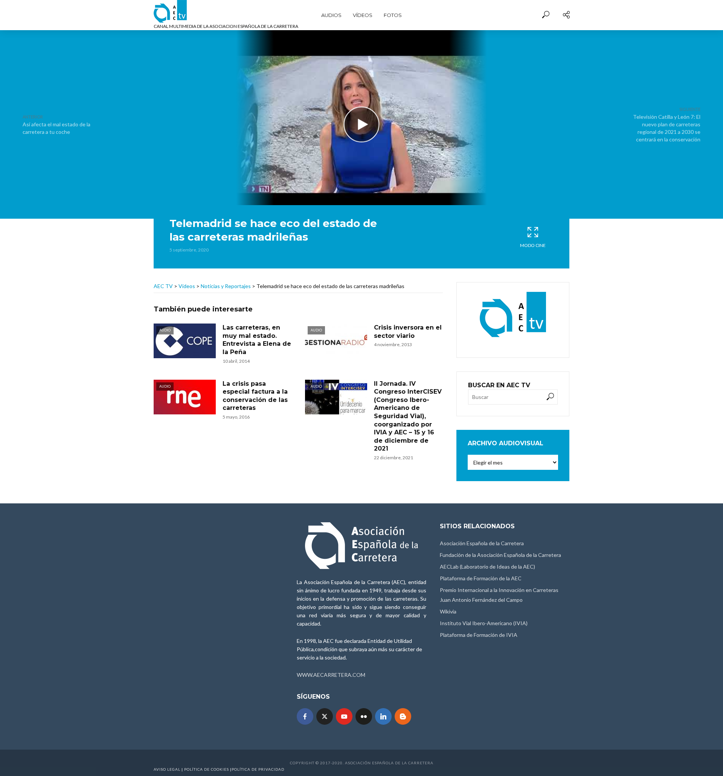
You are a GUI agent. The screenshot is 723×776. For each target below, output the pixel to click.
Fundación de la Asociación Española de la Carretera (500, 555)
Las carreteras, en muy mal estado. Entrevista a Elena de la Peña (257, 340)
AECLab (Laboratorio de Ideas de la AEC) (487, 566)
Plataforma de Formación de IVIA (478, 635)
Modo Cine (533, 245)
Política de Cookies (206, 769)
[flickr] (363, 716)
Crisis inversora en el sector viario (408, 331)
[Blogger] (403, 716)
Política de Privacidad (258, 769)
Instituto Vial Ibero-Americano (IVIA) (484, 623)
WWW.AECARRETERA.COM (331, 675)
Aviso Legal (167, 769)
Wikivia (448, 611)
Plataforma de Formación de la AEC (481, 578)
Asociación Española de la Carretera (482, 543)
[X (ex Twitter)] (324, 716)
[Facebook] (305, 716)
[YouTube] (344, 716)
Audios (331, 15)
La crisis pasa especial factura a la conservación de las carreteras (255, 396)
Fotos (393, 15)
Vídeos (362, 15)
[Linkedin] (383, 716)
